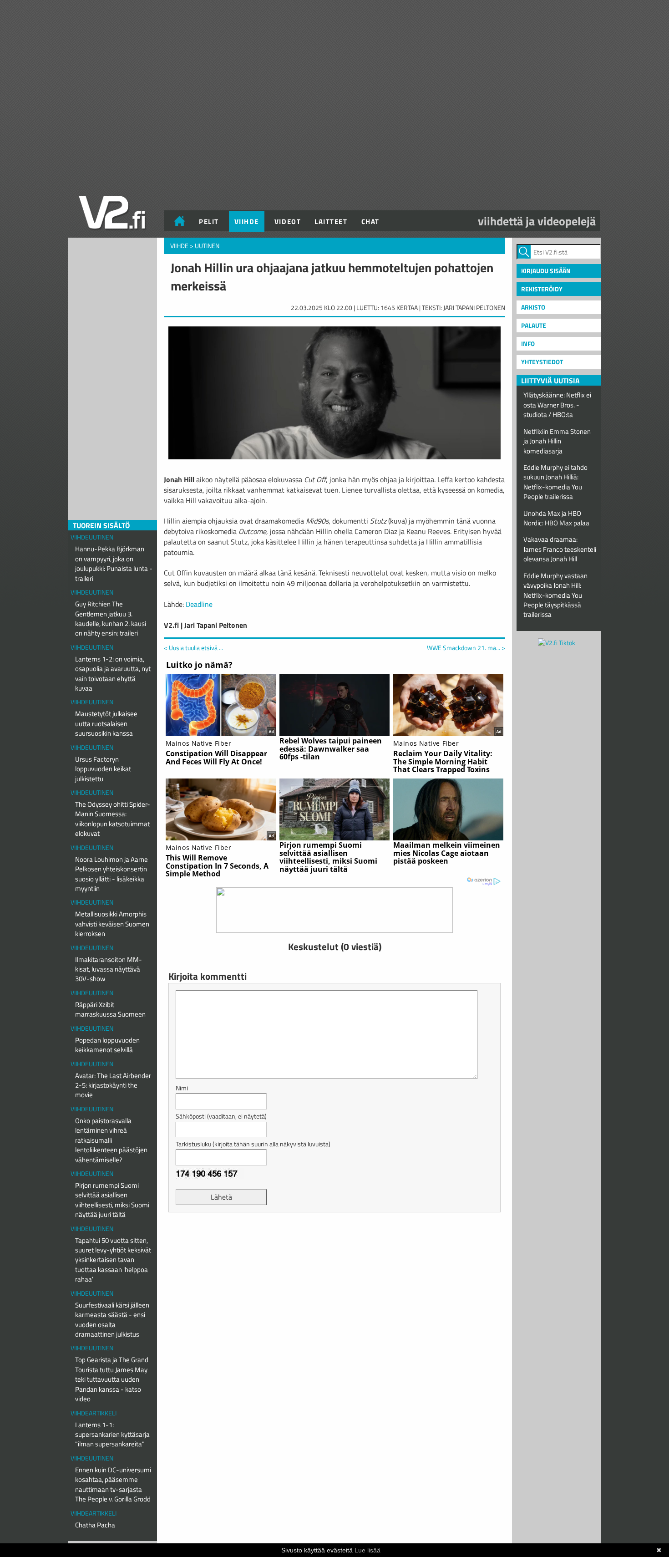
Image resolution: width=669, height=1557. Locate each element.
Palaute (533, 325)
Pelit (209, 221)
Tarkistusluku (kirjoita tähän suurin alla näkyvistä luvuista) (253, 1144)
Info (528, 343)
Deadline (199, 604)
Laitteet (330, 221)
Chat (370, 221)
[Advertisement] (334, 1242)
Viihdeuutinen (92, 537)
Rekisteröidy (542, 289)
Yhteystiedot (542, 361)
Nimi (182, 1088)
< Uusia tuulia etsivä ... (193, 647)
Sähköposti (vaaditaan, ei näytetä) (221, 1116)
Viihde (246, 221)
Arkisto (533, 307)
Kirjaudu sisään (546, 270)
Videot (287, 221)
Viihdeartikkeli (94, 1413)
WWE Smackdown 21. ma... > (466, 647)
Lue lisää (367, 1550)
